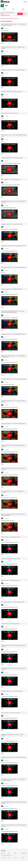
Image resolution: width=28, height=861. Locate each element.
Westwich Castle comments (6, 379)
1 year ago (6, 28)
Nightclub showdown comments (7, 645)
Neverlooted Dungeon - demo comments (9, 24)
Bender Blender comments (6, 334)
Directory (3, 857)
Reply (2, 42)
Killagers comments (5, 536)
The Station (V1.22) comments (7, 46)
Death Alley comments (5, 691)
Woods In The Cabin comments (7, 400)
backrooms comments (5, 289)
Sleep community (4, 134)
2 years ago (6, 227)
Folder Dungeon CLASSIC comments (8, 355)
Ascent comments (4, 623)
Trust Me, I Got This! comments (7, 468)
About (2, 853)
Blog (15, 853)
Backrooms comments (5, 224)
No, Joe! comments (5, 712)
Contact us (23, 853)
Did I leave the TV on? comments (7, 824)
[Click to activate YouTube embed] (9, 37)
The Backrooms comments (6, 245)
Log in (25, 1)
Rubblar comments (4, 580)
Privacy (15, 857)
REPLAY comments (5, 179)
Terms (9, 857)
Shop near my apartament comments (8, 514)
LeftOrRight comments (5, 157)
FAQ (9, 853)
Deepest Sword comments (6, 423)
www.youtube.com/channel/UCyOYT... (10, 18)
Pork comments (4, 113)
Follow (20, 13)
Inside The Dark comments (6, 757)
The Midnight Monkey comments (7, 801)
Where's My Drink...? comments (7, 445)
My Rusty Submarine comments (7, 668)
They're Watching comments (6, 491)
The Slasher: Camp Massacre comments (8, 778)
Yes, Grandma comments (6, 601)
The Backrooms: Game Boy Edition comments (9, 311)
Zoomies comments (5, 558)
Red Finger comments (5, 91)
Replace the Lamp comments (6, 734)
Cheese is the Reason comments (7, 201)
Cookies (22, 857)
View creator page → (5, 15)
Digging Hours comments (6, 69)
